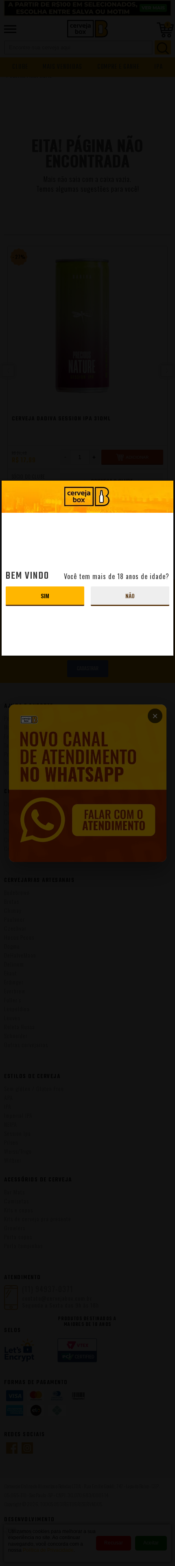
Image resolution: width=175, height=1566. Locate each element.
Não (130, 595)
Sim (45, 595)
